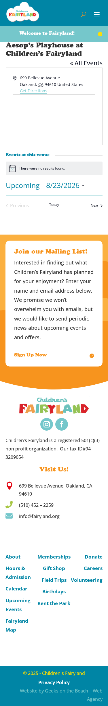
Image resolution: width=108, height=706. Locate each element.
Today (54, 204)
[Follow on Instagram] (46, 424)
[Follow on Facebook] (61, 424)
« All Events (86, 63)
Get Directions (33, 90)
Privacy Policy (54, 682)
